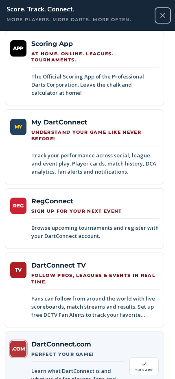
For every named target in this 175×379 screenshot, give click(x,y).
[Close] (162, 15)
